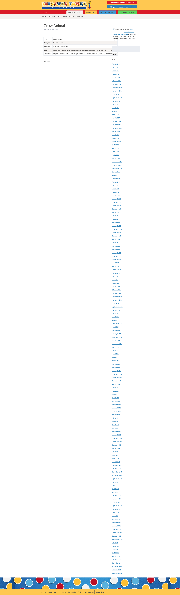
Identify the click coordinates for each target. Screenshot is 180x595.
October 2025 (116, 94)
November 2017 (117, 259)
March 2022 (116, 158)
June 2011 (115, 354)
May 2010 (115, 394)
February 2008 (116, 465)
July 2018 (115, 243)
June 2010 (115, 391)
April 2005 (115, 553)
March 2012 (116, 340)
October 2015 (116, 303)
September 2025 (117, 98)
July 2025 (115, 104)
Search (115, 54)
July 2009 (115, 418)
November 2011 (117, 344)
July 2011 (115, 350)
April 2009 (115, 425)
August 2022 (116, 148)
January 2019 (116, 226)
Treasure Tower (66, 5)
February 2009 (116, 431)
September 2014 (117, 323)
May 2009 (115, 421)
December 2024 (117, 124)
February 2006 (116, 522)
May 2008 (115, 455)
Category (47, 43)
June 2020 (115, 189)
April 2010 (115, 398)
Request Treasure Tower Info (122, 6)
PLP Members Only (128, 12)
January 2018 (116, 253)
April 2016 (115, 283)
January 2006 (116, 526)
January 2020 (116, 199)
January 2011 (116, 371)
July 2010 (115, 387)
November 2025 (117, 91)
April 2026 (115, 74)
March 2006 (116, 519)
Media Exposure (68, 16)
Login (46, 12)
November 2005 (117, 532)
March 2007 (116, 492)
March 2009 (116, 428)
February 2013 (116, 330)
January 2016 (116, 293)
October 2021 (116, 165)
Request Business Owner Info (122, 2)
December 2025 (117, 87)
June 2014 (115, 327)
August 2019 (116, 212)
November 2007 (117, 475)
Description (48, 46)
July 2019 (115, 216)
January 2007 (116, 495)
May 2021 (115, 175)
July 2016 (115, 276)
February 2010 (116, 404)
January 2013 (116, 334)
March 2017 (116, 266)
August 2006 (116, 509)
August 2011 (116, 347)
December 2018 (117, 229)
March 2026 (116, 77)
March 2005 (116, 556)
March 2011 (116, 364)
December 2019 (117, 202)
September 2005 (117, 539)
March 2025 (116, 118)
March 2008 (116, 462)
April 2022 (115, 155)
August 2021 (116, 172)
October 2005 (116, 536)
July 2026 (115, 67)
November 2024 (117, 128)
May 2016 (115, 280)
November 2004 (117, 566)
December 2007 (117, 472)
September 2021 (117, 168)
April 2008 (115, 458)
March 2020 (116, 195)
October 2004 (116, 570)
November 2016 (117, 269)
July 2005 (115, 543)
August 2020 (116, 182)
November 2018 (117, 232)
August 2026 (116, 64)
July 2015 (115, 313)
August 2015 (116, 310)
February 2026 (116, 81)
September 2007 (117, 479)
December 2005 (117, 529)
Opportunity (52, 16)
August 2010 (116, 384)
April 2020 (115, 192)
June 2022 (115, 151)
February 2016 (116, 290)
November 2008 (117, 441)
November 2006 (117, 499)
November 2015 (117, 300)
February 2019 (116, 222)
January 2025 (116, 121)
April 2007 (115, 489)
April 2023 (115, 145)
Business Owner (107, 12)
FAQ (59, 16)
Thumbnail (47, 54)
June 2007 (115, 485)
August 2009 (116, 414)
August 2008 (116, 448)
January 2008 (116, 468)
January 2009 (116, 435)
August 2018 (116, 239)
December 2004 (117, 563)
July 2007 (115, 482)
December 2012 (117, 337)
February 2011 (116, 367)
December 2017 (117, 256)
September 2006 (117, 505)
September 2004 (117, 573)
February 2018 (116, 249)
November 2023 (117, 141)
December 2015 (117, 296)
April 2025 (115, 114)
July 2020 (115, 185)
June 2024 (115, 135)
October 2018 (116, 236)
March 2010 (116, 401)
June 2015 (115, 317)
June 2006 (115, 512)
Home (44, 16)
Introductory (75, 12)
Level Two (90, 12)
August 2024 (116, 131)
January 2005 (116, 559)
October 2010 (116, 381)
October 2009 (116, 411)
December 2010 (117, 374)
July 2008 (115, 452)
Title (45, 39)
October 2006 (116, 502)
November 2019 (117, 205)
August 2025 (116, 101)
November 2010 (117, 377)
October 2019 (116, 209)
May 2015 (115, 320)
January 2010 (116, 408)
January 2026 (116, 84)
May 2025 (115, 111)
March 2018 (116, 246)
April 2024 (115, 138)
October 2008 (116, 445)
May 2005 (115, 549)
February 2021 (116, 178)
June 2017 (115, 263)
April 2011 (115, 361)
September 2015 (117, 307)
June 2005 (115, 546)
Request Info (80, 16)
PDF (45, 50)
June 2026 (115, 71)
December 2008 (117, 438)
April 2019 (115, 219)
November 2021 (117, 162)
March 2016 (116, 286)
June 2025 (115, 108)
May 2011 (115, 357)
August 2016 (116, 273)
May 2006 (115, 516)
